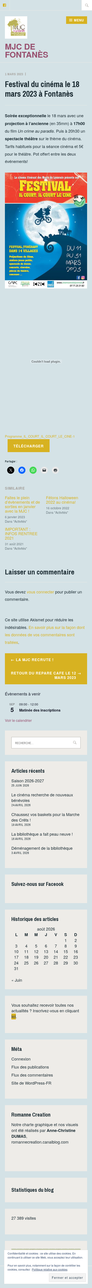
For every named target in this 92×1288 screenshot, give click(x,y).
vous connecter (40, 592)
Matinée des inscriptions (40, 710)
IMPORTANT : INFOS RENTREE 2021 (21, 533)
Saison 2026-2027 (27, 780)
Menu (79, 20)
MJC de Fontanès (26, 50)
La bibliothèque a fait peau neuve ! (42, 834)
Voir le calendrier (18, 720)
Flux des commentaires (32, 1075)
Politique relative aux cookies (49, 1269)
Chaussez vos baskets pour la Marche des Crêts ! (45, 817)
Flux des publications (30, 1067)
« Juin (16, 980)
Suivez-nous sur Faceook (37, 883)
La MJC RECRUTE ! (35, 659)
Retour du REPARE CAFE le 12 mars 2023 (43, 675)
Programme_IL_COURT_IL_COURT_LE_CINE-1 (40, 436)
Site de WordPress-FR (31, 1083)
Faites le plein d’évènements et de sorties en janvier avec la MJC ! (22, 504)
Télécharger (28, 446)
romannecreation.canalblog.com (40, 1142)
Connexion (21, 1059)
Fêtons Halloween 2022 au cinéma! (62, 500)
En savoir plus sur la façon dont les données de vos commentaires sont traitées (45, 634)
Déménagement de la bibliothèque (42, 848)
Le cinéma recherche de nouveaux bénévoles (42, 797)
